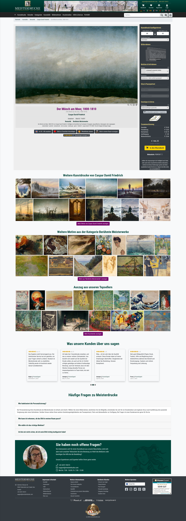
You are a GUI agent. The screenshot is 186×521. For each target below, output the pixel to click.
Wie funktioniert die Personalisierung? (32, 403)
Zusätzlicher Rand (145, 37)
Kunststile (47, 15)
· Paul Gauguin (101, 487)
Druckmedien (67, 15)
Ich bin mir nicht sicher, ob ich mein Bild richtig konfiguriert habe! (42, 432)
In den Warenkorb (156, 148)
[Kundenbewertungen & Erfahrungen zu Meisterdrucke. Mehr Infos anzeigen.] (162, 486)
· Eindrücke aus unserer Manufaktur (79, 491)
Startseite (17, 19)
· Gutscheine (73, 494)
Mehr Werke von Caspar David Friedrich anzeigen (93, 224)
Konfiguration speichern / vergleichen (156, 112)
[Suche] (162, 15)
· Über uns (45, 496)
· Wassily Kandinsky (103, 489)
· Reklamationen (47, 494)
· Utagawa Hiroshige (103, 491)
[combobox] (155, 39)
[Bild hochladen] (170, 15)
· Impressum (46, 484)
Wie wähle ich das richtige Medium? (31, 425)
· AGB (44, 487)
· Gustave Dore (101, 494)
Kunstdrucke (21, 15)
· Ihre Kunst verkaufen (76, 484)
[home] (15, 15)
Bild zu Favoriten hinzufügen (65, 131)
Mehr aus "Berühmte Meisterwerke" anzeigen (93, 279)
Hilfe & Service (78, 15)
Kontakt (87, 15)
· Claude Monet (102, 484)
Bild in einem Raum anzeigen (108, 131)
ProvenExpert (38, 377)
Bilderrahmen (56, 15)
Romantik (32, 19)
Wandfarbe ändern (86, 131)
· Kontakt (45, 482)
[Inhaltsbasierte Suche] (166, 15)
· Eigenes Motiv (74, 482)
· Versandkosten (74, 487)
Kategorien (38, 15)
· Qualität (72, 489)
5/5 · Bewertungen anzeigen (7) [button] (80, 135)
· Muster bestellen (75, 496)
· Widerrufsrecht (47, 491)
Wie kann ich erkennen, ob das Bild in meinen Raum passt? (39, 418)
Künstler (30, 15)
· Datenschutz (46, 489)
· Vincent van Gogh (103, 482)
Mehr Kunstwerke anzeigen (93, 334)
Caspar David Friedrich (43, 19)
